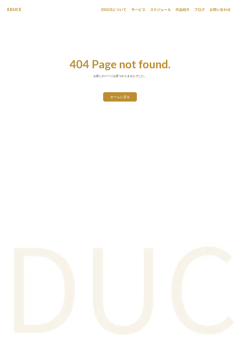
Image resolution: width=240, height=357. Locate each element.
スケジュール (160, 9)
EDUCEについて (114, 9)
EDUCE (14, 9)
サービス (138, 9)
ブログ (199, 9)
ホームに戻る (120, 97)
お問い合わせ (220, 9)
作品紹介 (183, 9)
